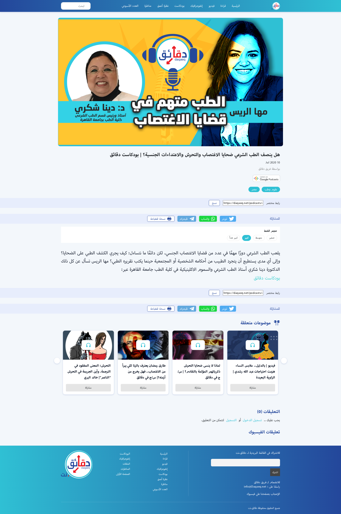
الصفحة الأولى (123, 474)
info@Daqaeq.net (255, 487)
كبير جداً (234, 237)
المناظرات (125, 469)
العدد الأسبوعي (130, 6)
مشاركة (252, 387)
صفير (271, 237)
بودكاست (179, 6)
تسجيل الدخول (252, 420)
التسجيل (231, 420)
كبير (246, 237)
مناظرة (147, 6)
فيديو (212, 6)
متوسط (259, 237)
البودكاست (125, 454)
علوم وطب (271, 189)
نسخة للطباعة (157, 219)
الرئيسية (236, 6)
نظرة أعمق (163, 6)
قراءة (223, 6)
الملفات (126, 464)
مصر (254, 189)
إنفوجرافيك (196, 6)
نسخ (214, 203)
